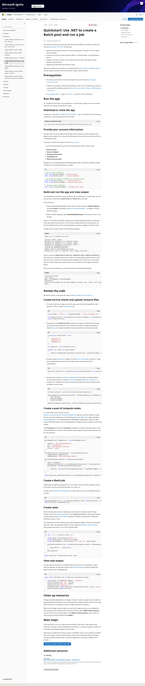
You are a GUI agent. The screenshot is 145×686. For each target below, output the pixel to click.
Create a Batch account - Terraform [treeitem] (14, 58)
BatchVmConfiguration (81, 417)
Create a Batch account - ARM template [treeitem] (13, 54)
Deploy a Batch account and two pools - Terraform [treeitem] (14, 72)
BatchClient (62, 359)
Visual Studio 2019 (52, 94)
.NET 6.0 (69, 94)
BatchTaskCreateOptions (61, 514)
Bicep (88, 88)
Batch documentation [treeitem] (9, 30)
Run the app (124, 30)
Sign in (141, 14)
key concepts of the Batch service (89, 68)
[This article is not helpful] (137, 43)
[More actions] (99, 25)
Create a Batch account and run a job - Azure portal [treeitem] (14, 46)
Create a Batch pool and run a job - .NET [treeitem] (14, 62)
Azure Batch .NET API (56, 47)
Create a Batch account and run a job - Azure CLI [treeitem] (14, 40)
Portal (124, 19)
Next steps (124, 37)
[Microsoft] (3, 15)
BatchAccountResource (90, 380)
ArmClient (72, 380)
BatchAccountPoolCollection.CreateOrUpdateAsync (60, 415)
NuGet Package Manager (77, 208)
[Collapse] (24, 23)
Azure (50, 25)
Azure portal (81, 88)
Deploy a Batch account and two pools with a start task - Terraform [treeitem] (14, 77)
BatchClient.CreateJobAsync (61, 491)
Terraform (51, 90)
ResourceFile (55, 328)
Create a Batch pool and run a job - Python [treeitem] (14, 67)
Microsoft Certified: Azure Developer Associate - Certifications (62, 660)
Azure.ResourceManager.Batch (70, 377)
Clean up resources (126, 34)
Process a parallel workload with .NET (57, 644)
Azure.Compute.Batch (83, 359)
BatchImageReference (51, 420)
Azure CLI (73, 88)
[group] (72, 280)
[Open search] (136, 14)
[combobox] (13, 26)
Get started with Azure (135, 19)
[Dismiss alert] (141, 3)
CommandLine (63, 516)
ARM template (96, 88)
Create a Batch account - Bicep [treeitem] (13, 50)
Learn (45, 25)
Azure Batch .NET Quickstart (67, 114)
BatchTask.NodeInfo (76, 567)
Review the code (125, 32)
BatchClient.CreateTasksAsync (88, 525)
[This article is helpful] (135, 43)
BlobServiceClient (69, 306)
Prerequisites (125, 28)
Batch (56, 25)
